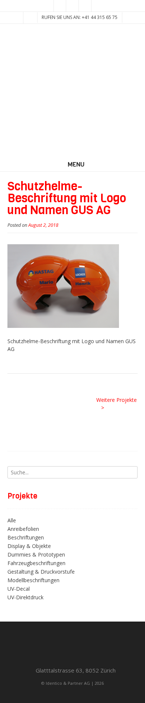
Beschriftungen (25, 537)
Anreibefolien (23, 528)
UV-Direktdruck (25, 597)
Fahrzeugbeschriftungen (36, 563)
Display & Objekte (29, 545)
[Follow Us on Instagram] (85, 6)
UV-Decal (18, 588)
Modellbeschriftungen (33, 580)
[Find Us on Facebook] (72, 6)
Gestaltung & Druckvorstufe (41, 571)
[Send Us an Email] (60, 6)
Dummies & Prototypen (36, 554)
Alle (11, 520)
